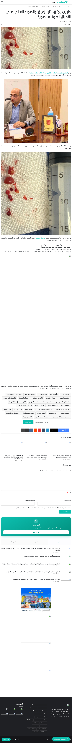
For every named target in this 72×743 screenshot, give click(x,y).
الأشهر (36, 542)
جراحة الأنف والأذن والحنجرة (43, 409)
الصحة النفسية (34, 710)
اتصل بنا (14, 739)
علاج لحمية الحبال (28, 413)
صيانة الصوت (41, 413)
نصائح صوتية (27, 417)
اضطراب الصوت (64, 398)
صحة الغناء (7, 409)
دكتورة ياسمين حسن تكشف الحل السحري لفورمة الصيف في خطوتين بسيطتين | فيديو (13, 457)
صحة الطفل (43, 722)
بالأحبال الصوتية (40, 238)
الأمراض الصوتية (37, 398)
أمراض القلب (43, 704)
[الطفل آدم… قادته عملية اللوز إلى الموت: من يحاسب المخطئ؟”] (60, 448)
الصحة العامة (43, 710)
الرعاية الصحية (33, 707)
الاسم (69, 492)
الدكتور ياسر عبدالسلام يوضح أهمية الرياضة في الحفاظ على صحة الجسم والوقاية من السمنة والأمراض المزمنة (31, 564)
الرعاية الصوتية (46, 402)
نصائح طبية (43, 731)
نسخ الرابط (28, 422)
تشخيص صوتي (51, 405)
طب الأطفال (43, 725)
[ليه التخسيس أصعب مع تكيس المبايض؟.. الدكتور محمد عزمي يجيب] (66, 558)
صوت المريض (64, 413)
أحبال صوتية (64, 394)
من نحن (19, 739)
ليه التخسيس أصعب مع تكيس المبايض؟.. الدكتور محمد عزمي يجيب (42, 556)
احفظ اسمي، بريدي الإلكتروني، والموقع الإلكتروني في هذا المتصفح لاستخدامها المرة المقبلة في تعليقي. (42, 507)
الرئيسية (68, 6)
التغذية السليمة (34, 704)
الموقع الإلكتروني (30, 500)
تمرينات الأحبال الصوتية (24, 405)
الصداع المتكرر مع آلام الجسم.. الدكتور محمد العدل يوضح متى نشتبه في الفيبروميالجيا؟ (36, 579)
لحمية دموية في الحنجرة (60, 417)
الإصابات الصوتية (23, 398)
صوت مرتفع (52, 413)
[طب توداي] (59, 2)
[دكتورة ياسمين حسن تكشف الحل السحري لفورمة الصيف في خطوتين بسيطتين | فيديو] (12, 448)
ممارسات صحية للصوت (41, 417)
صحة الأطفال (30, 719)
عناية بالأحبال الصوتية (12, 413)
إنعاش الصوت (42, 394)
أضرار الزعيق (53, 394)
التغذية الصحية (42, 707)
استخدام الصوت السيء (14, 394)
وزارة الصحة (35, 731)
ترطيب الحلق (64, 405)
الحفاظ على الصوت (9, 398)
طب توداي (35, 725)
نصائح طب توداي (32, 728)
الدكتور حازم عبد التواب (61, 402)
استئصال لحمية (29, 394)
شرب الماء (28, 409)
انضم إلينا (36, 532)
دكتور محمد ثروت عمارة (40, 713)
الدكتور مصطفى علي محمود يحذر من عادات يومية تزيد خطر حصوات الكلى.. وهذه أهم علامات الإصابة (33, 571)
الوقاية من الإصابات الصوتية (17, 402)
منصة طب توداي (42, 728)
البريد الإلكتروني (66, 500)
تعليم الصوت (39, 405)
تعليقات (13, 542)
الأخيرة (59, 542)
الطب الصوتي (33, 402)
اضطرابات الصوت (50, 398)
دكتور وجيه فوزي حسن (40, 719)
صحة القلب (35, 722)
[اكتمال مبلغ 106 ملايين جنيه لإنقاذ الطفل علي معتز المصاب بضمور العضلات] (36, 448)
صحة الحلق (17, 409)
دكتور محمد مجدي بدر (40, 716)
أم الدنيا (63, 6)
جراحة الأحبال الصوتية (62, 409)
